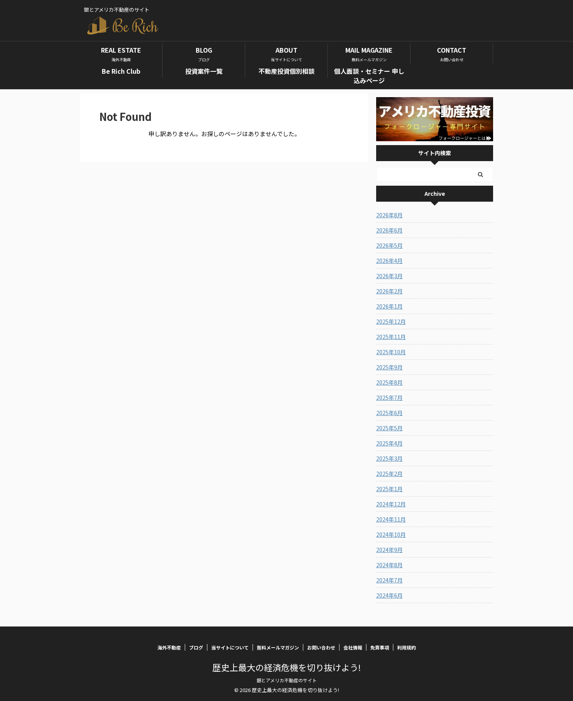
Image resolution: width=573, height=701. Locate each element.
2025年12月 (391, 321)
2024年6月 (389, 595)
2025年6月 (389, 413)
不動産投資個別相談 (286, 71)
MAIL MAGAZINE (369, 53)
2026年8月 (389, 215)
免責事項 (379, 647)
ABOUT (286, 53)
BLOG (204, 53)
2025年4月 (389, 443)
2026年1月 (389, 306)
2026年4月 (389, 260)
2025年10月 (391, 352)
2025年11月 (391, 337)
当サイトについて (230, 647)
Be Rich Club (121, 71)
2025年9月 (389, 367)
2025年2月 (389, 473)
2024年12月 (391, 504)
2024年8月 (389, 565)
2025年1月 (389, 489)
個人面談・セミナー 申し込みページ (369, 75)
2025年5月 (389, 428)
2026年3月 (389, 276)
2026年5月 (389, 245)
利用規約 (406, 647)
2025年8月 (389, 382)
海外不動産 (169, 647)
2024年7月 (389, 580)
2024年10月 (391, 534)
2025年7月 (389, 397)
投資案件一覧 (204, 71)
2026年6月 (389, 230)
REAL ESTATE (121, 53)
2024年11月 (391, 519)
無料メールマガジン (278, 647)
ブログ (196, 647)
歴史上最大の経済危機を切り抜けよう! (286, 667)
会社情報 (352, 647)
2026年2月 (389, 291)
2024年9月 (389, 550)
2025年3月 (389, 458)
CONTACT (451, 53)
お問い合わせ (321, 647)
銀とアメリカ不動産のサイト (286, 680)
